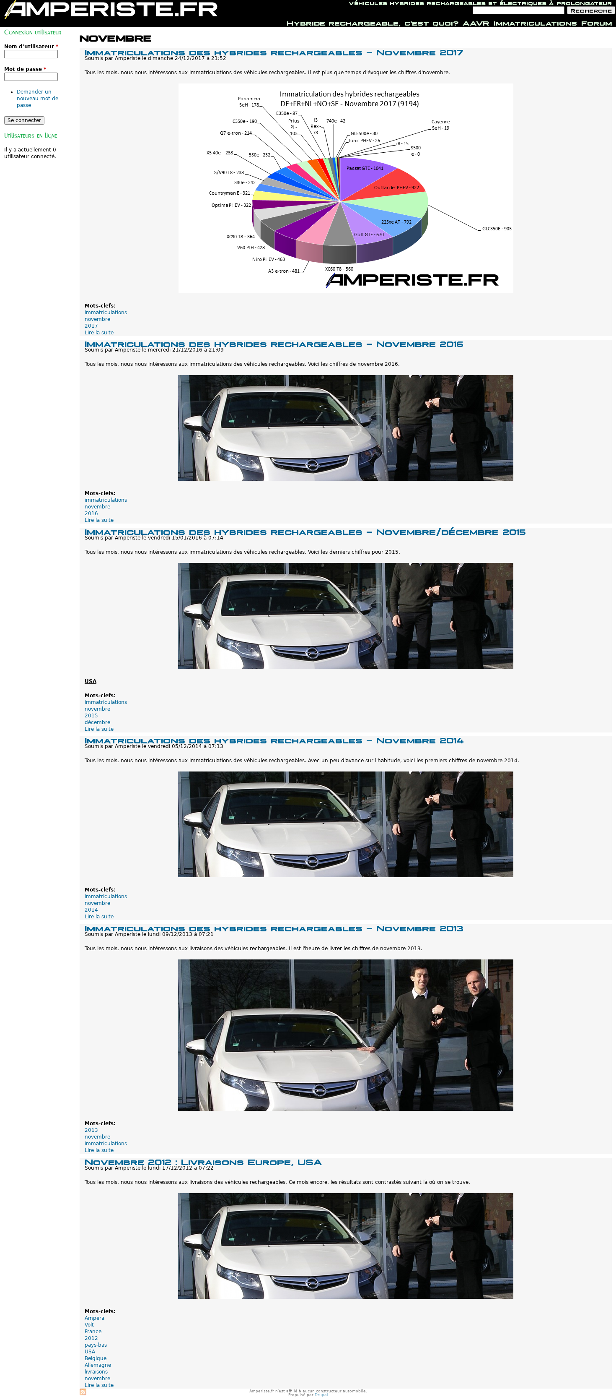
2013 (91, 1130)
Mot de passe (25, 69)
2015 (91, 716)
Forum (596, 22)
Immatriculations (535, 22)
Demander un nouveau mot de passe (37, 98)
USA (90, 1352)
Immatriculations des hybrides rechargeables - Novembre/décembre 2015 (305, 531)
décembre (97, 722)
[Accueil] (110, 9)
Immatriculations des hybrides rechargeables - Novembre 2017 (274, 51)
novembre (97, 319)
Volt (89, 1325)
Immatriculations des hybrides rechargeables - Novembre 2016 (274, 343)
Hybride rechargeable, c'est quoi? (372, 22)
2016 (91, 513)
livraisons (96, 1372)
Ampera (94, 1318)
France (93, 1331)
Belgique (95, 1358)
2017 (91, 326)
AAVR (476, 22)
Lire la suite (99, 333)
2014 (91, 910)
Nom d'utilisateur (31, 47)
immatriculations (106, 312)
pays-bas (96, 1345)
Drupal (321, 1395)
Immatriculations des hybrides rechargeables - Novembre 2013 (274, 927)
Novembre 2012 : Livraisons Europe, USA (203, 1161)
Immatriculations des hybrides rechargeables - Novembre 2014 (274, 739)
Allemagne (98, 1365)
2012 (91, 1338)
